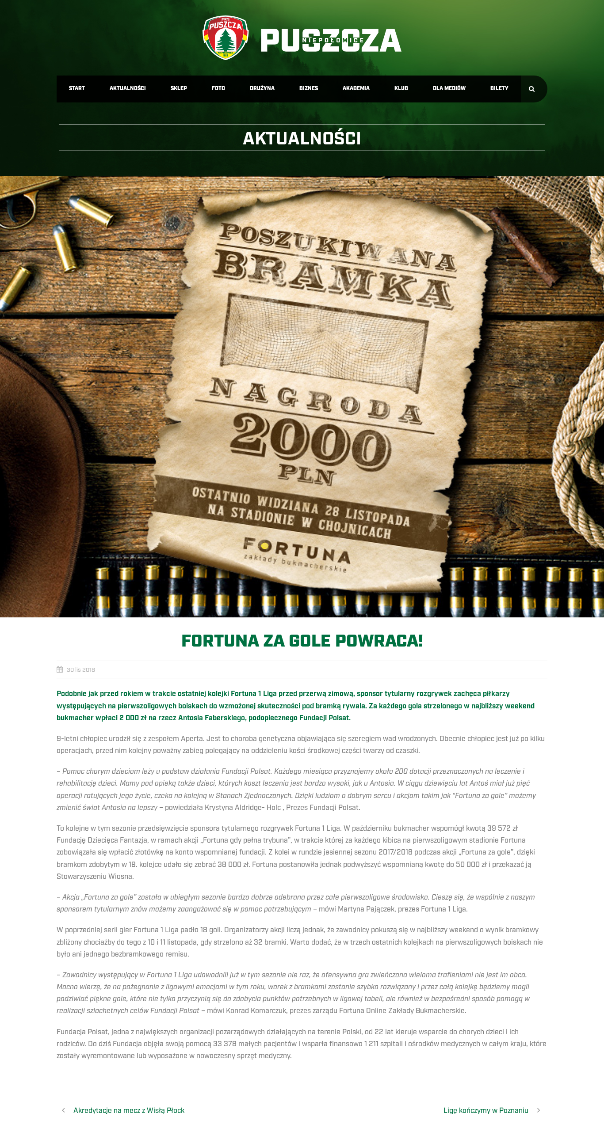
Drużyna (262, 88)
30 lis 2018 (81, 669)
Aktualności (128, 88)
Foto (218, 88)
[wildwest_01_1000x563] (302, 396)
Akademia (356, 88)
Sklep (179, 88)
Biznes (308, 88)
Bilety (499, 88)
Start (77, 88)
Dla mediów (449, 88)
